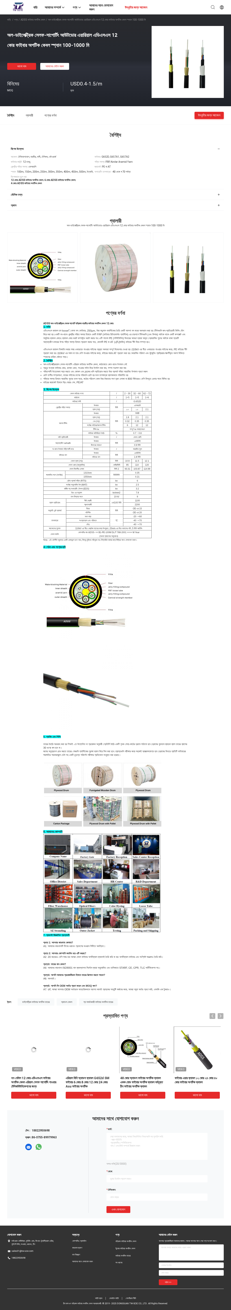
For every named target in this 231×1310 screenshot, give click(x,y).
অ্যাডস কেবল (66, 1002)
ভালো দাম (21, 66)
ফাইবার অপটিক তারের (123, 1255)
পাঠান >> (168, 1282)
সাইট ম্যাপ (98, 1298)
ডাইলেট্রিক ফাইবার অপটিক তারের (36, 1002)
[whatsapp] (38, 1147)
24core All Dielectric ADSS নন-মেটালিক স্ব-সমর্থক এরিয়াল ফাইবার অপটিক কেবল (33, 1082)
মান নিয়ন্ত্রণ (76, 1254)
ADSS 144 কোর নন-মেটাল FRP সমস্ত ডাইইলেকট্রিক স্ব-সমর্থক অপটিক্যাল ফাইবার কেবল (142, 1082)
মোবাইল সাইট (114, 1298)
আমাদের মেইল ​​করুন (54, 66)
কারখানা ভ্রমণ (77, 1248)
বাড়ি (9, 19)
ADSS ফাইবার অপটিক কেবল (33, 19)
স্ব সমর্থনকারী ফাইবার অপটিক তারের (98, 1002)
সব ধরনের (119, 1262)
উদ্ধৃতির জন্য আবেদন (209, 115)
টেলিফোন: (112, 1189)
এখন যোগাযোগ (118, 1209)
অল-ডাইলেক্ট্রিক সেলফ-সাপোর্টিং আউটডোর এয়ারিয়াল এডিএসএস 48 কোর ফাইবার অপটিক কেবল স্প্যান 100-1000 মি (196, 1082)
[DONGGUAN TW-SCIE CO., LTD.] (18, 6)
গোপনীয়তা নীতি (131, 1298)
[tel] (48, 1147)
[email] (28, 1147)
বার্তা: (110, 1129)
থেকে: (110, 1171)
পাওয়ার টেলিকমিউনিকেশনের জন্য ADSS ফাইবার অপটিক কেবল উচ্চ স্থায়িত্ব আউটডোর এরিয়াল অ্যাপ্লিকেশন (87, 1082)
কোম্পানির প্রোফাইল (79, 1241)
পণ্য (16, 19)
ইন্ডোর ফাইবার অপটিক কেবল (125, 1248)
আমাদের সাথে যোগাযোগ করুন (82, 1261)
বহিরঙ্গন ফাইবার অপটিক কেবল (126, 1241)
